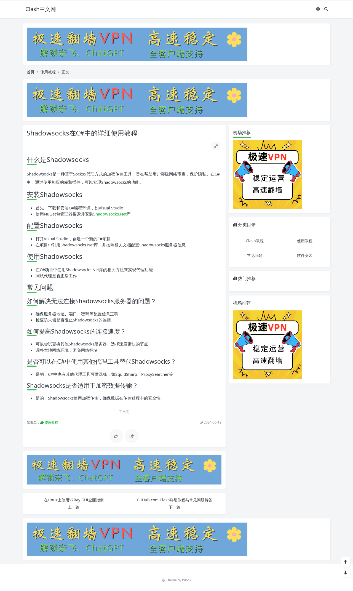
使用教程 (48, 71)
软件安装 (304, 255)
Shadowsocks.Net (110, 214)
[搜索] (326, 9)
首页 (30, 71)
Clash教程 (255, 240)
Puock (186, 580)
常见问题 (255, 255)
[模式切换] (318, 9)
